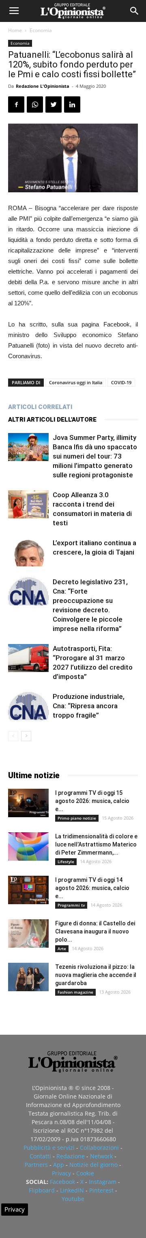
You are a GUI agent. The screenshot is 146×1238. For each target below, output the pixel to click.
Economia (41, 30)
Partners (36, 1164)
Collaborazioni (99, 1147)
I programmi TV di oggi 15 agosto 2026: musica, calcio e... (92, 801)
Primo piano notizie (77, 818)
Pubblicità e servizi (49, 1147)
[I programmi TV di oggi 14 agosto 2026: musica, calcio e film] (28, 890)
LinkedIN (72, 1190)
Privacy (61, 1173)
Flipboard (42, 1190)
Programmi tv (71, 905)
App (58, 1164)
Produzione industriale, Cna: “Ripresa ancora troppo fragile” (89, 705)
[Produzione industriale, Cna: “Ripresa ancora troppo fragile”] (28, 706)
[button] (134, 11)
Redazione (70, 1156)
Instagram (102, 1182)
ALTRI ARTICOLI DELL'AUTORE (52, 419)
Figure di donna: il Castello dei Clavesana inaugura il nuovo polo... (95, 931)
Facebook (62, 1182)
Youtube (73, 1199)
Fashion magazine (75, 992)
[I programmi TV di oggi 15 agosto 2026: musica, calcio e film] (28, 803)
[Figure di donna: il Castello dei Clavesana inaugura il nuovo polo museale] (28, 933)
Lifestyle (66, 861)
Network (101, 1156)
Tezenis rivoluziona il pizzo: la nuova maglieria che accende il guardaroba (95, 975)
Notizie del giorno (93, 1164)
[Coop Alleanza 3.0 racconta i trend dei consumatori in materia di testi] (28, 504)
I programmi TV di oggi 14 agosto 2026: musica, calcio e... (92, 888)
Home (15, 30)
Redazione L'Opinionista (42, 86)
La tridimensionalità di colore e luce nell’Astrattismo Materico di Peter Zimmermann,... (96, 844)
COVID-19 (121, 382)
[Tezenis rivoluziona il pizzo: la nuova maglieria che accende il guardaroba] (28, 977)
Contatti (40, 1156)
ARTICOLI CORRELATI (40, 407)
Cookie (85, 1173)
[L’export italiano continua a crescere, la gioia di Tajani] (28, 552)
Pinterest (101, 1190)
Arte (62, 948)
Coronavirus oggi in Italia (75, 382)
